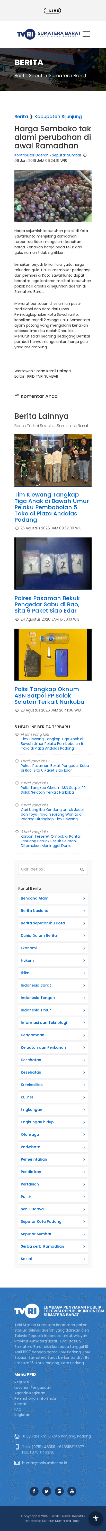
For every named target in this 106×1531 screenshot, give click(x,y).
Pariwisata (30, 1146)
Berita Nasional (35, 910)
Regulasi (21, 1382)
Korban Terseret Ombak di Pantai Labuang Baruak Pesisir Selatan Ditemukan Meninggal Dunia (51, 841)
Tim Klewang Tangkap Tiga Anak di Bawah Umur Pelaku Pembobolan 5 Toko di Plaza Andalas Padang (51, 507)
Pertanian (30, 1184)
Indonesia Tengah (38, 997)
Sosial (26, 1258)
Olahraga (30, 1134)
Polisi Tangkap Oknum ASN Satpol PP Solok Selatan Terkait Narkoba (49, 695)
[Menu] (86, 35)
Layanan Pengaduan (32, 1387)
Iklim (25, 972)
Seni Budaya (32, 1209)
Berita (21, 116)
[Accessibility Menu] (96, 1518)
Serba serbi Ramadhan (42, 1246)
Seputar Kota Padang (41, 1221)
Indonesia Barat (36, 985)
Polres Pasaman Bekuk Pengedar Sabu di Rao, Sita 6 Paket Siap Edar (47, 604)
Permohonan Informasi (35, 1398)
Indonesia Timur (36, 1010)
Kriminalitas (32, 1084)
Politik (26, 1196)
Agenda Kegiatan (29, 1393)
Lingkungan (31, 1109)
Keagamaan (32, 1035)
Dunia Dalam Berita (39, 935)
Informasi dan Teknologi (44, 1022)
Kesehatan (31, 1059)
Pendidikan (31, 1171)
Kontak (20, 1403)
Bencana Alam (34, 898)
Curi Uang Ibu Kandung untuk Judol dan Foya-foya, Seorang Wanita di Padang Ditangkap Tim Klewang (52, 814)
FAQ (18, 1409)
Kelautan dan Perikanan (43, 1047)
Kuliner (27, 1097)
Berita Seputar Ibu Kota (43, 923)
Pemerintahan (34, 1159)
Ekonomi (29, 948)
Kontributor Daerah (31, 155)
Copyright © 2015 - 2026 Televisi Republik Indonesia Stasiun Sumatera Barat (53, 1518)
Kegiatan (22, 1414)
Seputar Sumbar (66, 155)
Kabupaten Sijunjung (58, 116)
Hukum (27, 960)
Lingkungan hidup (37, 1122)
